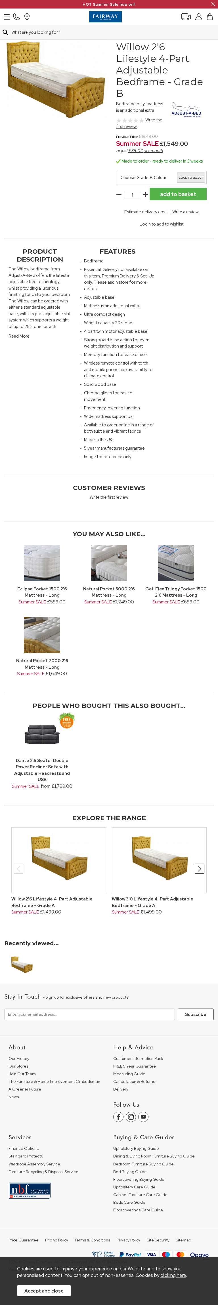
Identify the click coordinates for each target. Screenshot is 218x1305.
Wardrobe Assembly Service (34, 1164)
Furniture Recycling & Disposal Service (43, 1171)
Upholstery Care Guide (134, 1187)
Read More (19, 336)
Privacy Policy (128, 1240)
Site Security (158, 1240)
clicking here (173, 1275)
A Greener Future (25, 1089)
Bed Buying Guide (130, 1171)
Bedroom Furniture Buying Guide (143, 1164)
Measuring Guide (129, 1074)
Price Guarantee (24, 1240)
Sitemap (183, 1240)
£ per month (145, 150)
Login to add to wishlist (161, 224)
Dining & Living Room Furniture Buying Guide (154, 1156)
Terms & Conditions (92, 1240)
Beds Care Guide (129, 1202)
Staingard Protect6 (26, 1156)
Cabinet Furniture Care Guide (140, 1194)
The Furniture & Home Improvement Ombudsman (54, 1081)
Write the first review (109, 497)
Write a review (185, 212)
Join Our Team (22, 1074)
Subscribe (195, 1014)
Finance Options (24, 1148)
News (14, 1096)
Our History (19, 1058)
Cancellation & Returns (134, 1081)
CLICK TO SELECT (191, 178)
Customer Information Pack (138, 1058)
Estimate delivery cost (145, 212)
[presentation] (19, 869)
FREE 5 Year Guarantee (134, 1066)
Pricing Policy (56, 1240)
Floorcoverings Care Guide (138, 1210)
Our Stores (18, 1066)
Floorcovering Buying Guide (138, 1179)
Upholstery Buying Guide (136, 1148)
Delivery (120, 1089)
